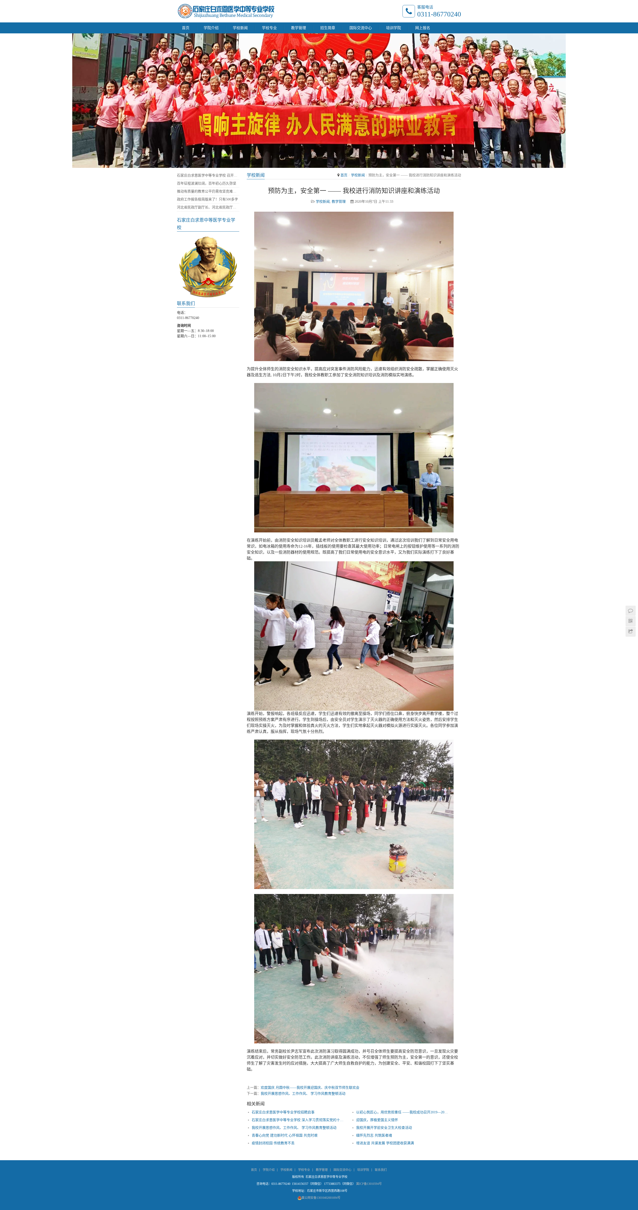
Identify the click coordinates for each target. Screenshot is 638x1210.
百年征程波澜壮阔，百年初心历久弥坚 (206, 183)
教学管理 (298, 28)
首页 (185, 28)
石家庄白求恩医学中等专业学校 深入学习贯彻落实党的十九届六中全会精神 (298, 1120)
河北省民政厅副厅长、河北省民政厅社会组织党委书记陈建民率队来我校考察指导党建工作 (208, 207)
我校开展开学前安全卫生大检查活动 (384, 1128)
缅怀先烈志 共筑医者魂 (374, 1135)
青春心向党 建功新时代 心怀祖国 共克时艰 (285, 1135)
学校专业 (269, 28)
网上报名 (422, 28)
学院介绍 (211, 28)
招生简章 (327, 28)
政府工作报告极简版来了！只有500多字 (207, 199)
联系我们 (381, 1170)
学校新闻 (240, 28)
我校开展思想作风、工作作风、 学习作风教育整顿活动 (303, 1093)
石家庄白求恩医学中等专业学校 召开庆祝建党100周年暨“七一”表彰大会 (208, 175)
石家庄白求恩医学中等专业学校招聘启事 (283, 1112)
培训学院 (393, 28)
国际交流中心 (360, 28)
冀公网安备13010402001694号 (321, 1198)
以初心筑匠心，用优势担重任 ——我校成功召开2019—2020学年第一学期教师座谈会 (402, 1112)
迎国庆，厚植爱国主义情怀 (377, 1120)
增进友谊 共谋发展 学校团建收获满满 (385, 1143)
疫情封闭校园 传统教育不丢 (273, 1143)
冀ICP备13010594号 (369, 1184)
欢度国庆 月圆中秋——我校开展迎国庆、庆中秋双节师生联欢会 (310, 1087)
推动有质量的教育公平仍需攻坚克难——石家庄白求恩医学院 (208, 191)
